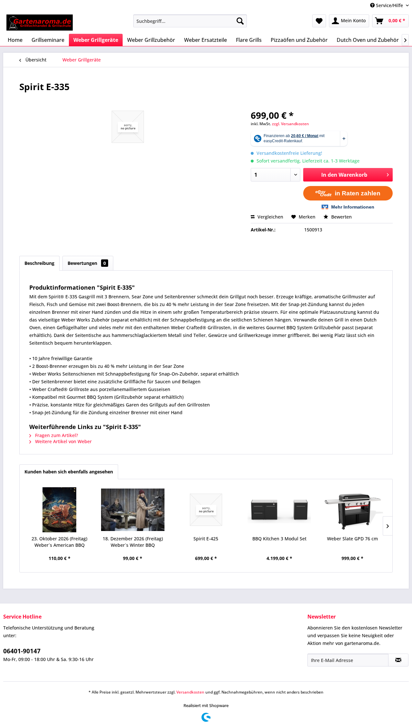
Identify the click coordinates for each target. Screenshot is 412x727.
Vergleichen (269, 217)
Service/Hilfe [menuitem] (389, 5)
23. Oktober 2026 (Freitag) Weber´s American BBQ (59, 542)
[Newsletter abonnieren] (398, 660)
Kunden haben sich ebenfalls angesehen (68, 472)
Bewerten (341, 217)
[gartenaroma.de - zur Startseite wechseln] (39, 22)
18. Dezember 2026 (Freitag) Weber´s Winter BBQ (133, 542)
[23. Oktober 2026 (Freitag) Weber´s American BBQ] (59, 509)
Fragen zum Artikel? (56, 435)
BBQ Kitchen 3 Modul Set (279, 539)
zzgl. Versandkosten (290, 123)
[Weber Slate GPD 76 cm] (352, 509)
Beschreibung (39, 263)
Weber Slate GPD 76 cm (352, 539)
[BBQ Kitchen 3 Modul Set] (279, 509)
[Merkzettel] (319, 20)
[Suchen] (240, 20)
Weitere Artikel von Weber (63, 441)
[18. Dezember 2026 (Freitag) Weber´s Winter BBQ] (133, 509)
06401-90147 (22, 651)
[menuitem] (190, 20)
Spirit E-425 (205, 539)
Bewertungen (87, 263)
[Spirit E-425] (206, 509)
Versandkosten (190, 692)
